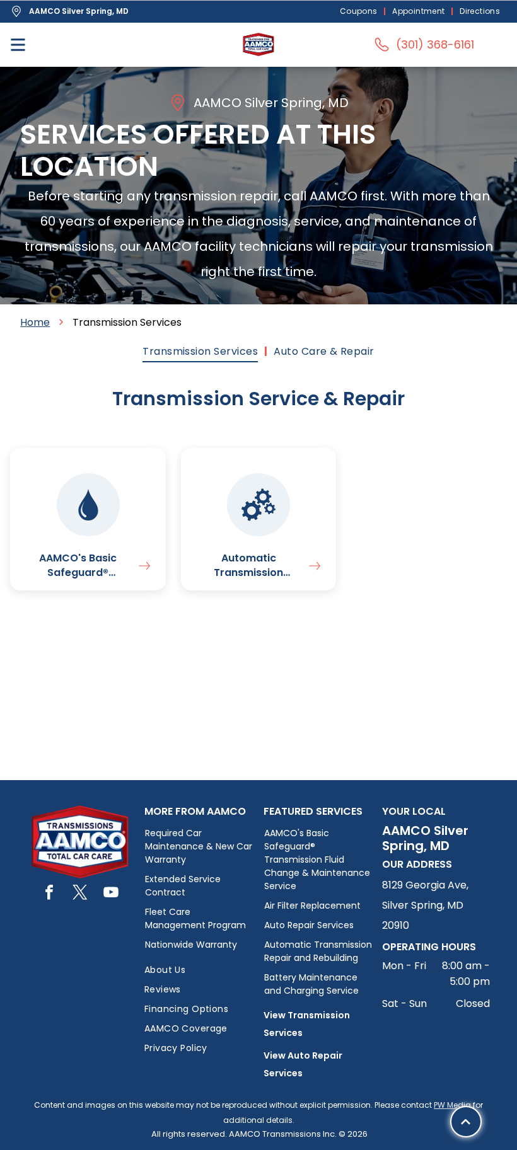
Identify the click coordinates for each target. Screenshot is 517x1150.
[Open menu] (18, 44)
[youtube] (111, 893)
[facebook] (49, 893)
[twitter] (80, 893)
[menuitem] (360, 11)
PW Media (452, 1105)
